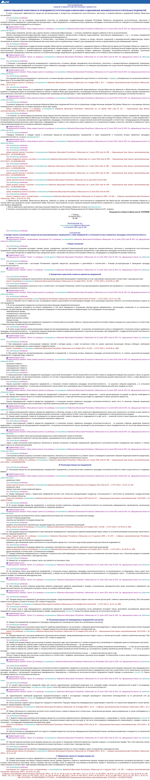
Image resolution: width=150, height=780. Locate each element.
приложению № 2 (94, 207)
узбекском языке (7, 30)
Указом (35, 299)
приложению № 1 (33, 137)
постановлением (41, 152)
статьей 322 (31, 698)
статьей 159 (69, 611)
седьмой (49, 687)
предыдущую (14, 18)
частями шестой (38, 687)
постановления (61, 29)
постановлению (68, 225)
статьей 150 (138, 672)
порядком (113, 78)
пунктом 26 (145, 718)
